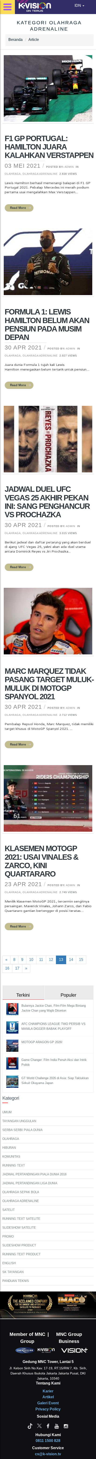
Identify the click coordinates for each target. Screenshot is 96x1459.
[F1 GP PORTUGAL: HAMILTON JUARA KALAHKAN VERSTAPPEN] (48, 91)
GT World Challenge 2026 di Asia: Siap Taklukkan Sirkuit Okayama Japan (55, 1080)
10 (31, 960)
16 (7, 968)
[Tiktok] (30, 1425)
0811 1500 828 (48, 1441)
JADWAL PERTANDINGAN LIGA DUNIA (29, 1183)
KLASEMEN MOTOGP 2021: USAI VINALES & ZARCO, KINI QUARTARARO (41, 861)
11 (41, 960)
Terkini (23, 995)
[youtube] (56, 1425)
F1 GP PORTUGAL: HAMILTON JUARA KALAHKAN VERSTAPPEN (49, 147)
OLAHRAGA (10, 1139)
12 (51, 960)
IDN (78, 5)
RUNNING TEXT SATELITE (21, 1218)
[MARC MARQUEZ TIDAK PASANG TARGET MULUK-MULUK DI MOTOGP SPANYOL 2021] (48, 624)
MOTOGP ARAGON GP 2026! (41, 1042)
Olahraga (13, 173)
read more (18, 208)
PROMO (8, 1236)
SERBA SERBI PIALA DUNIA (22, 1130)
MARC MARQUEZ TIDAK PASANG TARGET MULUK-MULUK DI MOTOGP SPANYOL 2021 (49, 684)
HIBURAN (9, 1147)
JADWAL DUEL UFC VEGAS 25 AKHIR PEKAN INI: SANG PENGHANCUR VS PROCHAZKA (47, 502)
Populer (68, 995)
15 (81, 960)
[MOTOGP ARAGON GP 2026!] (13, 1045)
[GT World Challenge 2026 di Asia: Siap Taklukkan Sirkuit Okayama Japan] (13, 1081)
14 (71, 960)
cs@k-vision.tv (48, 1454)
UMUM (7, 1112)
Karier (48, 1391)
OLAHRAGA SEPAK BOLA (20, 1192)
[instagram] (66, 1425)
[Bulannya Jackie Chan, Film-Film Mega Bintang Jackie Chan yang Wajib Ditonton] (13, 1009)
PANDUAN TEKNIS (15, 1281)
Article (33, 40)
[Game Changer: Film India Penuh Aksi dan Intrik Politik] (13, 1063)
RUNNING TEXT (13, 1165)
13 (61, 960)
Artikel (48, 1397)
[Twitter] (39, 1425)
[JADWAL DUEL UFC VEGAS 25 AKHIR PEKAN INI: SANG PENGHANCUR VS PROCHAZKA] (48, 442)
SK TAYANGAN (13, 1272)
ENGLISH (9, 1263)
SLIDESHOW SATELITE (19, 1227)
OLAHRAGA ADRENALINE (20, 1201)
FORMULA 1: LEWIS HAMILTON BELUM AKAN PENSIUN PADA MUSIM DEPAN (47, 324)
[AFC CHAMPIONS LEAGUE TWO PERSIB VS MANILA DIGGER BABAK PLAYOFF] (13, 1027)
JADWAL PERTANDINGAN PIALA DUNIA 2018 (34, 1174)
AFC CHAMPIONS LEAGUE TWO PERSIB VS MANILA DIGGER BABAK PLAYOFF (53, 1026)
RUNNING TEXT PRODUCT (21, 1254)
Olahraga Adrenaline (40, 173)
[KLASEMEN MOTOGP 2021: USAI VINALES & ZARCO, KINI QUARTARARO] (48, 801)
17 (17, 968)
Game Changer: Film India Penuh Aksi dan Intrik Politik (54, 1062)
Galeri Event (48, 1403)
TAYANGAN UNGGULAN (19, 1121)
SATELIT (8, 1210)
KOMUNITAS (11, 1156)
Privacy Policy (48, 1409)
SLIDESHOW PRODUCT (19, 1245)
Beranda (15, 40)
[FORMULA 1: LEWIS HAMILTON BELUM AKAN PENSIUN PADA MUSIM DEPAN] (48, 265)
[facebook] (48, 1425)
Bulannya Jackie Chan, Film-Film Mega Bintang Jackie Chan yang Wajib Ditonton (53, 1008)
